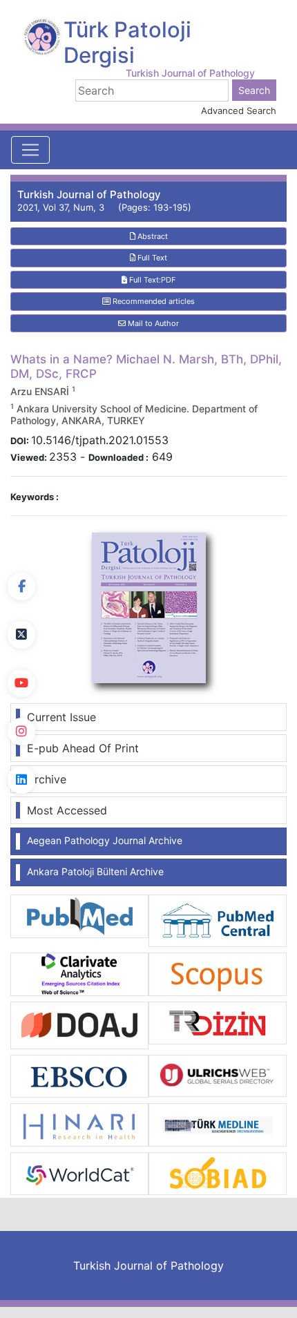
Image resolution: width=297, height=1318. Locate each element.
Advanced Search (238, 110)
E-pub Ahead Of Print (83, 748)
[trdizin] (218, 1022)
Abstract (151, 236)
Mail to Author (152, 323)
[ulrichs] (218, 1075)
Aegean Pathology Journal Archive (104, 840)
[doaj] (79, 1024)
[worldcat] (79, 1172)
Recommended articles (153, 301)
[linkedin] (21, 780)
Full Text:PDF (151, 280)
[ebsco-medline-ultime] (79, 1075)
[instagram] (21, 731)
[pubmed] (79, 915)
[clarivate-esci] (79, 973)
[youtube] (21, 683)
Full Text (151, 257)
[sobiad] (218, 1172)
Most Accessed (67, 810)
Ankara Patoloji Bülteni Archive (95, 871)
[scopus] (218, 973)
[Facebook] (21, 586)
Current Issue (61, 717)
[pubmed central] (218, 920)
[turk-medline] (218, 1124)
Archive (46, 779)
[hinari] (79, 1124)
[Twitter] (21, 635)
